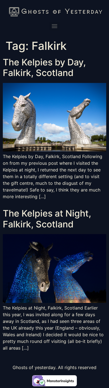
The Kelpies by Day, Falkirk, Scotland (44, 67)
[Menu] (54, 26)
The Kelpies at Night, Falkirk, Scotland (47, 218)
